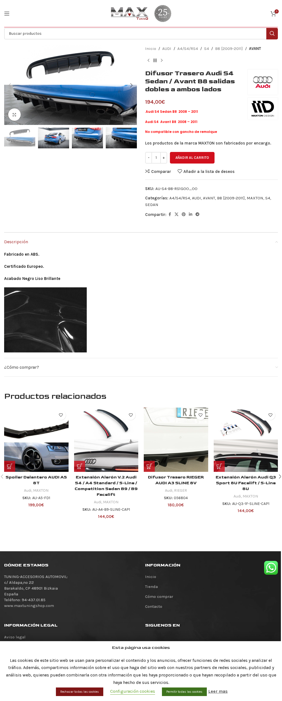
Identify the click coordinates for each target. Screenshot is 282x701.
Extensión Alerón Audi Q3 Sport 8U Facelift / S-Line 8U (246, 483)
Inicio (150, 48)
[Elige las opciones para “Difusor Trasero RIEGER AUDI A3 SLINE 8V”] (149, 466)
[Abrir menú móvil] (6, 13)
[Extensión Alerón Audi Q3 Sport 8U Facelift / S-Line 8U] (246, 440)
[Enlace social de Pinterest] (183, 214)
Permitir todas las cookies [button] (184, 692)
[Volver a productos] (155, 60)
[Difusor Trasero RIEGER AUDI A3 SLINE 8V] (176, 440)
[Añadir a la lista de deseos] (61, 415)
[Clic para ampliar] (14, 114)
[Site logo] (130, 13)
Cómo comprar (159, 596)
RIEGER (180, 490)
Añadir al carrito (192, 158)
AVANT (255, 48)
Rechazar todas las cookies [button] (79, 692)
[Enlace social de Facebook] (169, 214)
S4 (206, 48)
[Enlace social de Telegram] (197, 214)
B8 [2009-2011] (229, 48)
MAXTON (255, 198)
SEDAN (151, 204)
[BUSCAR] (272, 33)
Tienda (151, 586)
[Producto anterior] (148, 60)
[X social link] (176, 214)
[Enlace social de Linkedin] (190, 214)
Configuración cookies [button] (132, 691)
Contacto (153, 606)
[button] (9, 85)
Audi (27, 490)
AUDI (166, 48)
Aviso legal (15, 637)
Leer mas (218, 691)
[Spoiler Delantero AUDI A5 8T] (36, 440)
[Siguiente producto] (161, 60)
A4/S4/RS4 (187, 48)
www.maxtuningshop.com (29, 605)
